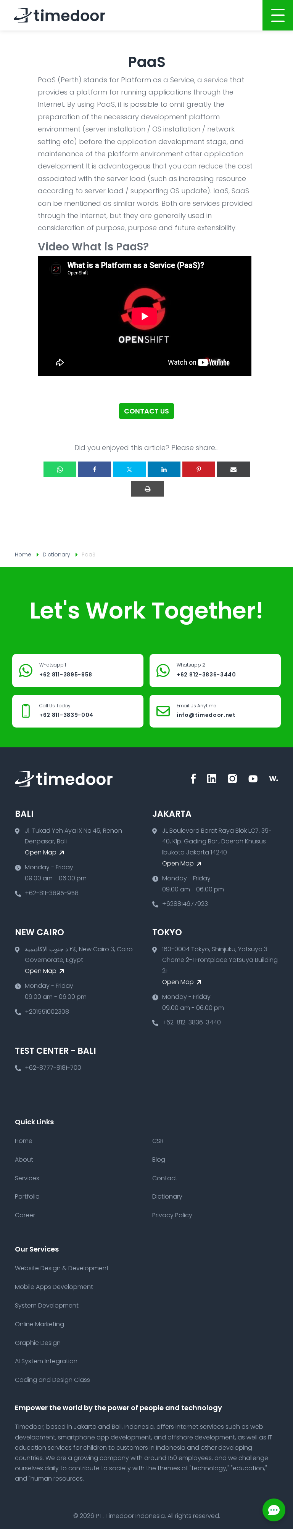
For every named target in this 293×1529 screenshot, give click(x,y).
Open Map (41, 852)
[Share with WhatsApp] (59, 469)
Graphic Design (38, 1342)
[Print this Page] (147, 489)
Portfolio (27, 1196)
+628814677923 (185, 903)
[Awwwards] (273, 778)
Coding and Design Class (52, 1379)
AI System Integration (46, 1361)
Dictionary (56, 554)
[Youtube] (253, 778)
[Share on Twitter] (129, 469)
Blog (158, 1159)
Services (27, 1178)
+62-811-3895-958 (52, 893)
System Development (47, 1305)
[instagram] (232, 778)
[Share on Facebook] (94, 469)
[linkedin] (211, 778)
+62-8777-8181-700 (53, 1067)
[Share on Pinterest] (198, 469)
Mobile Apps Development (54, 1286)
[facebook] (193, 779)
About (24, 1159)
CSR (158, 1140)
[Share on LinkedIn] (164, 469)
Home (23, 554)
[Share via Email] (233, 469)
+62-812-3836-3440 (191, 1022)
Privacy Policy (172, 1215)
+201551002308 (47, 1011)
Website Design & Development (62, 1268)
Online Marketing (39, 1324)
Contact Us (146, 411)
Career (25, 1215)
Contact (164, 1178)
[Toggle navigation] (277, 15)
